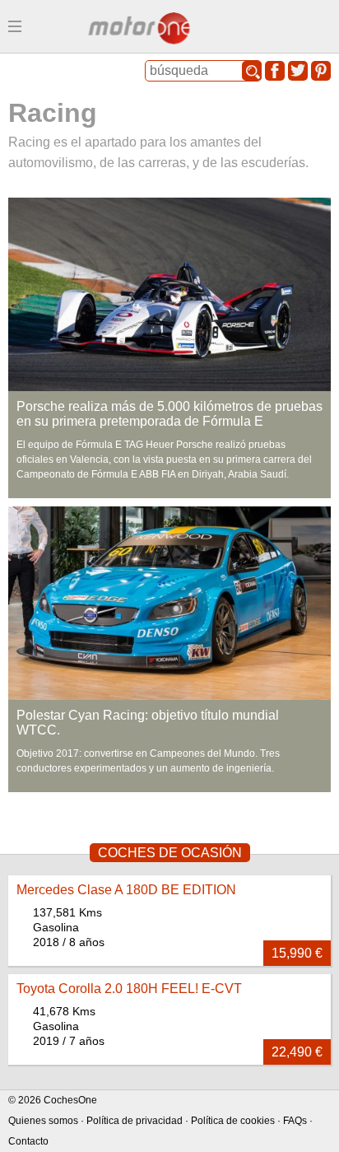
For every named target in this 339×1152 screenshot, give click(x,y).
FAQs (295, 1120)
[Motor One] (139, 29)
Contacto (28, 1141)
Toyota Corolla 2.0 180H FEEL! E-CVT (129, 989)
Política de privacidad (134, 1120)
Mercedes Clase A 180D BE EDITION (126, 890)
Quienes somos (43, 1120)
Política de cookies (233, 1120)
